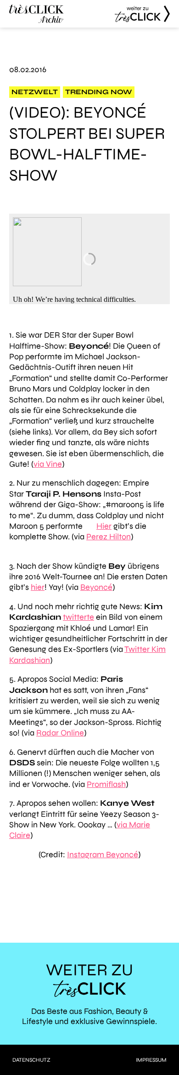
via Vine (48, 464)
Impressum (151, 1060)
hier (38, 587)
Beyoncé (96, 587)
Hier (104, 526)
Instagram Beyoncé (102, 854)
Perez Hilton (108, 537)
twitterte (78, 617)
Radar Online (60, 733)
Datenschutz (31, 1060)
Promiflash (106, 784)
